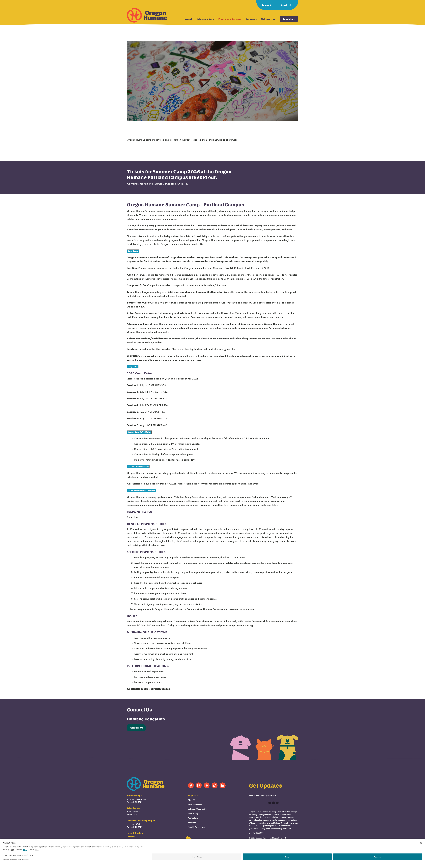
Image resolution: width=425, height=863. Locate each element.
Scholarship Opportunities (138, 467)
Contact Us (267, 5)
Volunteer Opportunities (197, 809)
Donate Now (289, 19)
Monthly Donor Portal (196, 827)
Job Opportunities (195, 804)
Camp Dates (133, 367)
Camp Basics (133, 251)
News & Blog (193, 813)
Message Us (136, 727)
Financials (192, 822)
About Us (191, 800)
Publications (193, 818)
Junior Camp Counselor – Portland (141, 490)
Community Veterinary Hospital (141, 820)
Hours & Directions (135, 833)
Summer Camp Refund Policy (139, 432)
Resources (251, 18)
